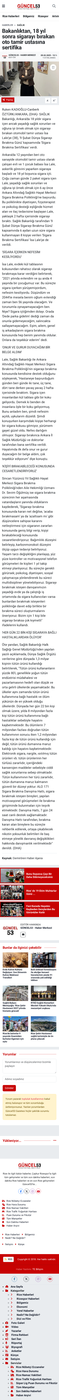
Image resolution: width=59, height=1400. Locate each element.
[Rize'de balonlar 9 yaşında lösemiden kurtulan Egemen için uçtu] (15, 1023)
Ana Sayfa (17, 1286)
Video (14, 1326)
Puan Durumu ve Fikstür (18, 1215)
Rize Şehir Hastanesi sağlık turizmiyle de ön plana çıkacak (42, 1036)
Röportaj (16, 1342)
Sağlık (21, 25)
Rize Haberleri (10, 16)
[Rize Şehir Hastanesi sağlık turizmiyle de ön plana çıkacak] (43, 1023)
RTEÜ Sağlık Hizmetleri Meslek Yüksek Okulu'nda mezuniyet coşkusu (43, 1005)
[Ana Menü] (3, 6)
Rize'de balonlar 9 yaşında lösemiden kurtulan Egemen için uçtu (13, 1037)
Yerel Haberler (25, 1310)
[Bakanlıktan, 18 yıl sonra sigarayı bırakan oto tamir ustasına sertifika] (29, 79)
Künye (21, 1244)
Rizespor (43, 16)
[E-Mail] (23, 934)
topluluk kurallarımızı (33, 1098)
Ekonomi (22, 1306)
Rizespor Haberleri (27, 1298)
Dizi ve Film (23, 1318)
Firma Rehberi (19, 1334)
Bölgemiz (28, 16)
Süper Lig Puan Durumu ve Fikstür (36, 1383)
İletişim (9, 1244)
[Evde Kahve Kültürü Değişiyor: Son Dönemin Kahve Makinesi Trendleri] (15, 959)
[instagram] (38, 1279)
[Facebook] (20, 1191)
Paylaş (9, 99)
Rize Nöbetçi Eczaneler (18, 1201)
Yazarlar (16, 1330)
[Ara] (54, 6)
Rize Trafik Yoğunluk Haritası (21, 1211)
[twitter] (26, 1279)
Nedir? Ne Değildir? (15, 1238)
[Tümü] (54, 1140)
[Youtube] (38, 1191)
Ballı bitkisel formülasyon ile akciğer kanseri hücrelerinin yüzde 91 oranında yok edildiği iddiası (43, 974)
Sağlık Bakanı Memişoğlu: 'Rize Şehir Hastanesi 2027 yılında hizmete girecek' (14, 1007)
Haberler (7, 25)
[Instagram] (32, 1191)
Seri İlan (16, 1339)
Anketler (16, 1351)
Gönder (9, 1088)
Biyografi (16, 1347)
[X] (26, 1191)
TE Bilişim (37, 1269)
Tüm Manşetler (14, 1218)
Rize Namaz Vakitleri (17, 1208)
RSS (9, 1259)
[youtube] (50, 1279)
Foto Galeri (18, 1322)
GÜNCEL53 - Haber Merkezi (36, 927)
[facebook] (14, 1279)
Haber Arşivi (12, 1225)
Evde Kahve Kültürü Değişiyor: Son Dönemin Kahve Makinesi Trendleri (15, 973)
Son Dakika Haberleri (17, 1222)
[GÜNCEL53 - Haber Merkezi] (10, 929)
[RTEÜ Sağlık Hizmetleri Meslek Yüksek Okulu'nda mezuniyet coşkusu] (43, 993)
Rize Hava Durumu (16, 1204)
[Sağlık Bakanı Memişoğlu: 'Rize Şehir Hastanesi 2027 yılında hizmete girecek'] (15, 993)
